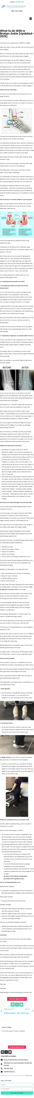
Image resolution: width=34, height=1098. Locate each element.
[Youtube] (21, 1005)
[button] (30, 18)
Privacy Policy (28, 1075)
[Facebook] (13, 1005)
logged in (11, 1031)
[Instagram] (17, 1005)
